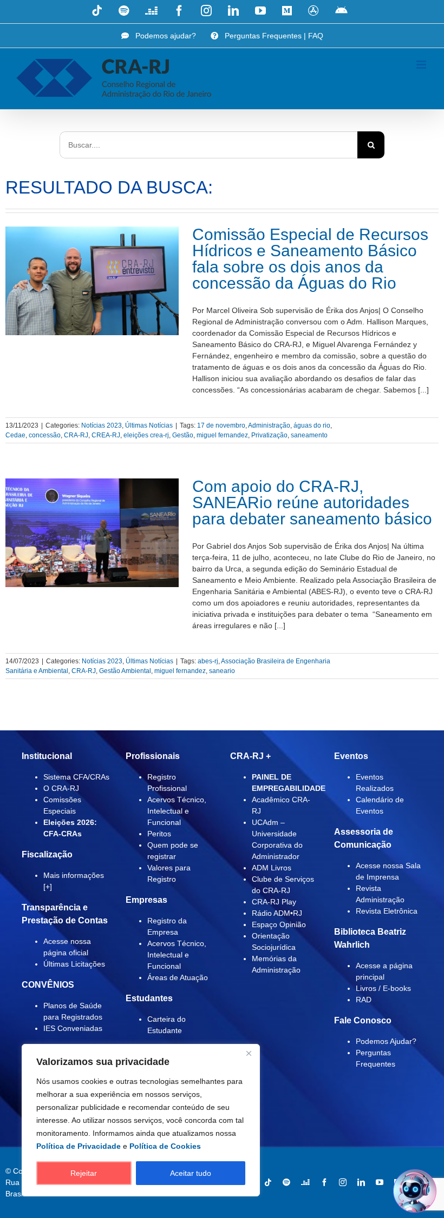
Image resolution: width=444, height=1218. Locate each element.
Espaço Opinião (279, 924)
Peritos (159, 833)
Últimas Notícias (149, 425)
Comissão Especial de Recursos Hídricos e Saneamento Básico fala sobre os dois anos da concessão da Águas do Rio (310, 258)
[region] (141, 1120)
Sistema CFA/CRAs (76, 777)
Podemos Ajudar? (386, 1041)
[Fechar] (248, 1053)
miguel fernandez (222, 435)
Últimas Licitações (74, 964)
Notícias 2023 (101, 425)
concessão (45, 435)
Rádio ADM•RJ (277, 913)
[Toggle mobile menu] (422, 64)
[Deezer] (305, 1182)
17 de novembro (221, 425)
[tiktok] (268, 1182)
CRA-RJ (76, 435)
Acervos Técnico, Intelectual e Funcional (176, 811)
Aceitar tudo (190, 1173)
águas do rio (311, 425)
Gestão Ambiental (125, 671)
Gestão (182, 435)
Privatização (269, 435)
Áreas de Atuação (177, 977)
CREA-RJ (106, 435)
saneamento (309, 435)
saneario (222, 671)
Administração (269, 425)
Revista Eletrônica (386, 911)
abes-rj (208, 661)
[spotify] (286, 1182)
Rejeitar (83, 1173)
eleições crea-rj (146, 435)
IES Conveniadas (72, 1028)
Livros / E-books (383, 988)
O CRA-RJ (61, 788)
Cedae (15, 435)
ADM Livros (271, 867)
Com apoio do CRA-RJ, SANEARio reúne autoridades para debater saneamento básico (312, 502)
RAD (363, 999)
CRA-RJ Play (274, 901)
